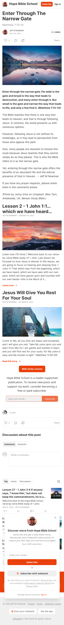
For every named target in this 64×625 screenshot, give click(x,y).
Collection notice (53, 603)
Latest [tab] (14, 481)
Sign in (57, 4)
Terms (40, 603)
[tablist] (15, 444)
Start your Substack (24, 611)
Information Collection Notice (37, 583)
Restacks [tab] (22, 444)
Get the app (47, 611)
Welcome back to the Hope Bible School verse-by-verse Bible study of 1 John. (22, 502)
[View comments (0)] (16, 40)
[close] (55, 517)
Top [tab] (6, 481)
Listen (57, 32)
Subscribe (46, 4)
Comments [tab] (9, 444)
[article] (32, 500)
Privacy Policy (32, 586)
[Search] (59, 481)
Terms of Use (46, 580)
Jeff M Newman (17, 31)
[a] (56, 493)
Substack (17, 618)
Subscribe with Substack (34, 573)
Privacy (31, 603)
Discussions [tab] (25, 481)
